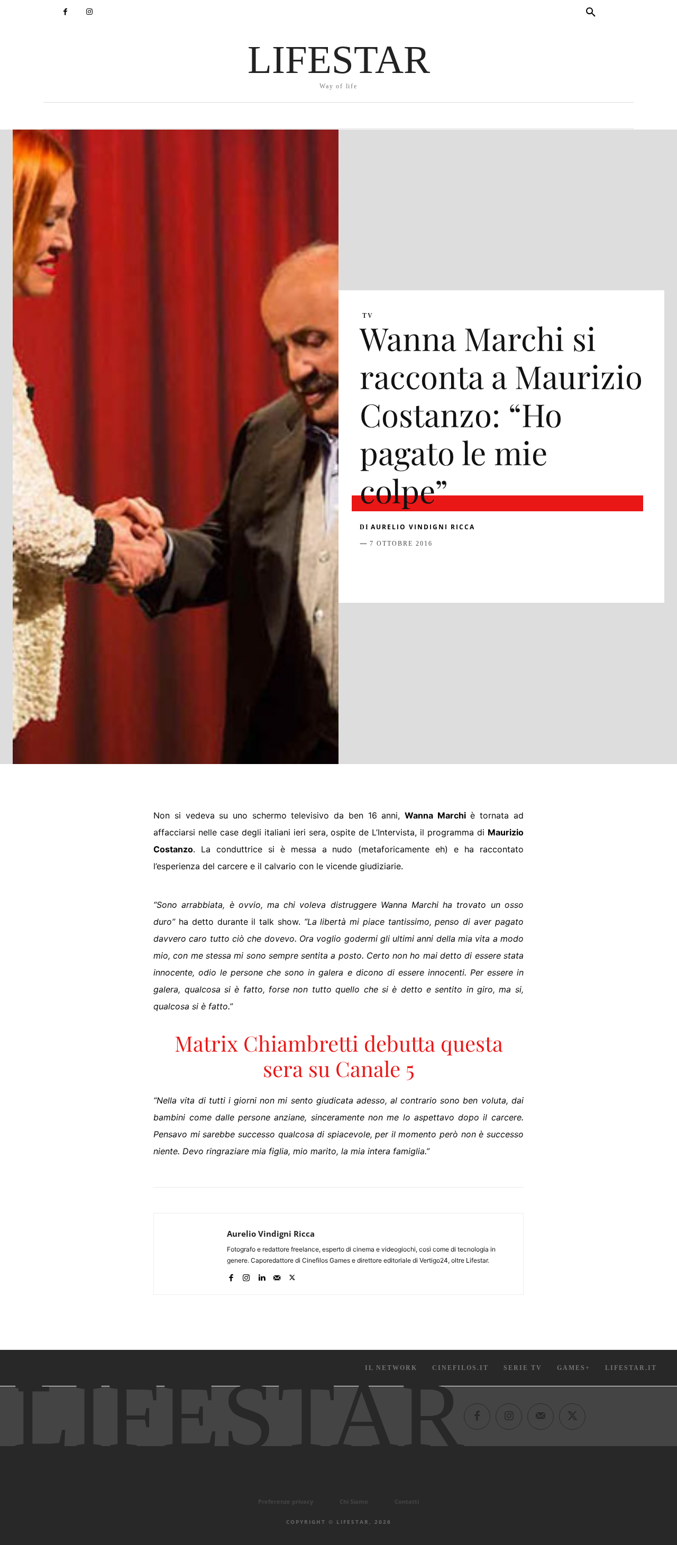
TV (367, 315)
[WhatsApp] (443, 570)
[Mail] (277, 1276)
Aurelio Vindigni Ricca (423, 526)
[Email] (491, 570)
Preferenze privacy (285, 1501)
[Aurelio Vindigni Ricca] (190, 1254)
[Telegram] (516, 570)
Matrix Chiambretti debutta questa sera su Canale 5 (339, 1055)
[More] (541, 570)
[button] (590, 12)
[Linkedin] (467, 570)
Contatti (407, 1501)
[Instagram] (89, 12)
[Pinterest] (418, 570)
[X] (394, 570)
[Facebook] (65, 12)
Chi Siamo (354, 1501)
